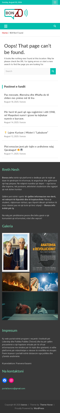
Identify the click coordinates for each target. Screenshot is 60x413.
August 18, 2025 (11, 102)
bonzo (23, 102)
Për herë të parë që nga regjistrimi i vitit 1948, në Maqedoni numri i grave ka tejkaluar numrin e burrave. (29, 115)
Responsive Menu (55, 2)
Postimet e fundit (14, 86)
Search (53, 71)
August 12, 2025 (11, 136)
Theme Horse (46, 404)
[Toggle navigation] (5, 26)
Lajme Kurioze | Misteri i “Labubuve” (27, 133)
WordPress (39, 408)
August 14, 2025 (11, 122)
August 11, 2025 (11, 154)
